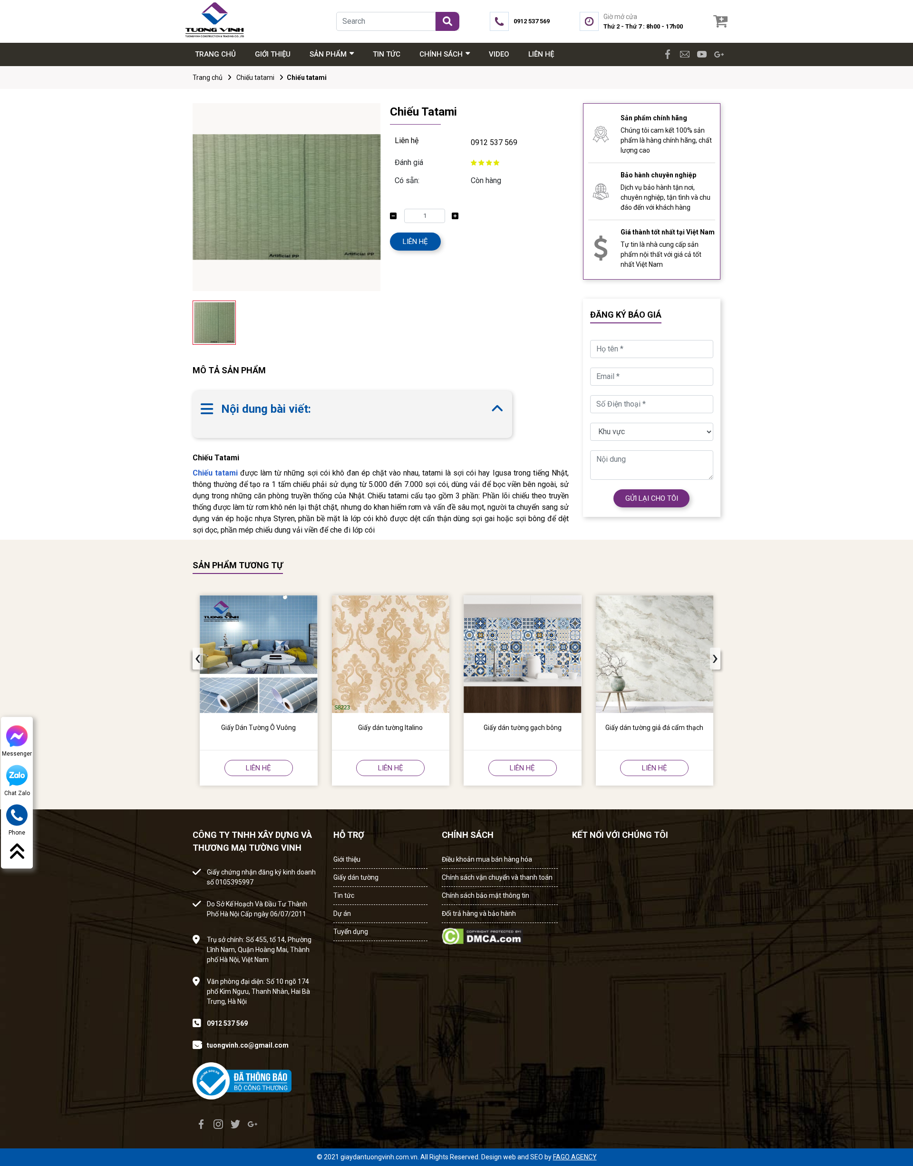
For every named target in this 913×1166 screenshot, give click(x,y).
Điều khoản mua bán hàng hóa (487, 859)
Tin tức (343, 895)
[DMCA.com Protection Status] (482, 933)
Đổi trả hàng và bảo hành (479, 913)
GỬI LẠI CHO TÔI (651, 498)
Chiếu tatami (255, 77)
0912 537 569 (494, 142)
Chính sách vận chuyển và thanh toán (497, 877)
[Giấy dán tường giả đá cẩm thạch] (655, 654)
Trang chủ (208, 77)
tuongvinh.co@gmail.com (248, 1045)
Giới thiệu (346, 859)
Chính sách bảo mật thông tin (485, 895)
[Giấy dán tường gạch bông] (523, 654)
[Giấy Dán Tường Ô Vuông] (259, 654)
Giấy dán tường (356, 877)
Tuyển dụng (350, 931)
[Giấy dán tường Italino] (391, 654)
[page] (667, 54)
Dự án (342, 913)
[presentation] (198, 659)
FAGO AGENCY (575, 1157)
